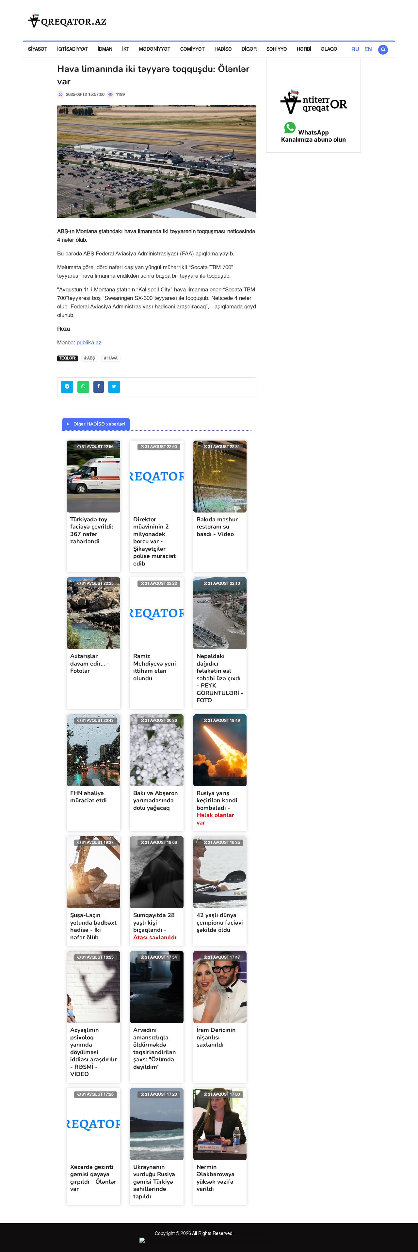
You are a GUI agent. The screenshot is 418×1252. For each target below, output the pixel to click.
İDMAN (105, 49)
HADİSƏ (223, 49)
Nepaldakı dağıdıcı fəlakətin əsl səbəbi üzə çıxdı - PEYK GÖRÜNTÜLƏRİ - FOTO (220, 678)
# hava (111, 358)
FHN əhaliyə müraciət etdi (88, 797)
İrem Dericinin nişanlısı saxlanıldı (216, 1037)
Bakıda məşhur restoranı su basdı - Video (217, 526)
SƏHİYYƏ (276, 49)
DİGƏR (249, 49)
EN (368, 49)
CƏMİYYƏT (192, 49)
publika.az (89, 343)
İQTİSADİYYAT (72, 49)
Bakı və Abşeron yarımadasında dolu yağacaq (155, 800)
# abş (89, 358)
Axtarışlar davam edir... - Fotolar (89, 663)
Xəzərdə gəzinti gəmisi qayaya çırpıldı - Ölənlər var (93, 1178)
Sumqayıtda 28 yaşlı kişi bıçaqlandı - (154, 926)
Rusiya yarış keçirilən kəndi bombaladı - (217, 807)
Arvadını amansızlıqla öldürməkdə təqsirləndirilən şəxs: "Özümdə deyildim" (154, 1048)
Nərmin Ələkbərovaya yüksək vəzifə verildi (215, 1178)
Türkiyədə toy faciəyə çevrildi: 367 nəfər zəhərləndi (91, 530)
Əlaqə (329, 49)
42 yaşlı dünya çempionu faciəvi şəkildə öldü (220, 922)
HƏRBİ (304, 49)
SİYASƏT (37, 49)
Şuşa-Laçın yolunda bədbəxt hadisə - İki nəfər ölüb (93, 926)
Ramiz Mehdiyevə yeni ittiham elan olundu (154, 667)
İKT (125, 49)
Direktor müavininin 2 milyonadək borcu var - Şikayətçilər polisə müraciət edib (154, 541)
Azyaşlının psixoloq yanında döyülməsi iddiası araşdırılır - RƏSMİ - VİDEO (93, 1052)
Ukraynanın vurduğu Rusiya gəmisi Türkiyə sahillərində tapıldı (154, 1181)
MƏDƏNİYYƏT (154, 49)
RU (355, 49)
